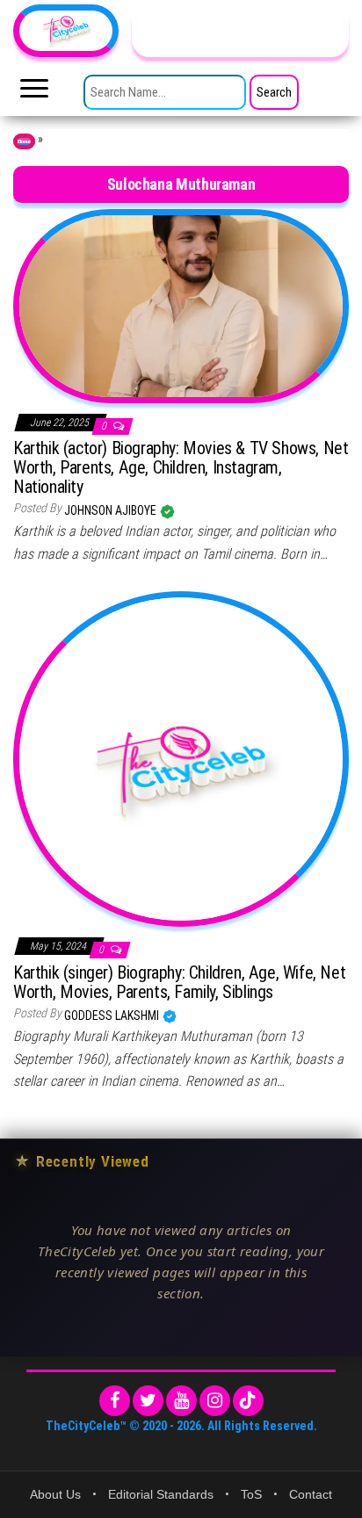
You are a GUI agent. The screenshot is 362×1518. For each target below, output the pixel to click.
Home (24, 141)
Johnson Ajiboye (111, 510)
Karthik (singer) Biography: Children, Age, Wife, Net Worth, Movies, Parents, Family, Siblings (179, 982)
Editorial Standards (161, 1494)
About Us (55, 1494)
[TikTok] (248, 1400)
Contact (310, 1494)
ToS (251, 1494)
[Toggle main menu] (34, 93)
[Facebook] (114, 1400)
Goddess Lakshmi (113, 1015)
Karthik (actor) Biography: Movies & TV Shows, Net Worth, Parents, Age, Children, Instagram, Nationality (180, 467)
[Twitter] (148, 1400)
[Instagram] (214, 1400)
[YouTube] (181, 1400)
